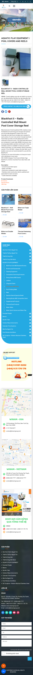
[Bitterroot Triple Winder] (25, 199)
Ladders (8, 280)
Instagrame (6, 612)
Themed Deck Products (12, 304)
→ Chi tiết (4, 215)
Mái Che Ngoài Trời (8, 329)
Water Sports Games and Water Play (16, 310)
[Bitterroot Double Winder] (8, 223)
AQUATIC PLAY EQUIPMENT (10, 262)
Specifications (5, 182)
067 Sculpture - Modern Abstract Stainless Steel (14, 336)
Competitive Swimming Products (15, 274)
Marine (5, 316)
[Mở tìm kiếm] (9, 6)
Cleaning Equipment (11, 271)
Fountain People (7, 313)
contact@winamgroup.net (13, 431)
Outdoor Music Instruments (10, 323)
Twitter (10, 612)
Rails (7, 292)
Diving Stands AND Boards (13, 277)
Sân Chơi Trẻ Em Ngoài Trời (10, 250)
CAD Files (4, 184)
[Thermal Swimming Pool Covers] (25, 223)
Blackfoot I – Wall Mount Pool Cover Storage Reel (7, 210)
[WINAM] (3, 6)
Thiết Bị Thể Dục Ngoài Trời (10, 253)
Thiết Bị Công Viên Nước (9, 259)
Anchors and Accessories (13, 268)
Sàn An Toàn (6, 319)
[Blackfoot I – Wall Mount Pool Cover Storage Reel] (8, 199)
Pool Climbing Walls (11, 289)
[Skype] (11, 359)
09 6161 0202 (8, 1)
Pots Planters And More (9, 332)
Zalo (3, 671)
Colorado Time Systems (9, 326)
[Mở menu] (14, 6)
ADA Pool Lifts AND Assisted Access (16, 265)
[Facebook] (2, 612)
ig (22, 1)
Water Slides (9, 307)
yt (25, 1)
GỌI (3, 665)
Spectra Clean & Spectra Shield (14, 295)
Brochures (4, 181)
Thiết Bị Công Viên (8, 256)
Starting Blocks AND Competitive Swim (17, 298)
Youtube (14, 612)
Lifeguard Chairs (10, 283)
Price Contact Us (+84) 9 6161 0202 (15, 106)
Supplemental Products (12, 301)
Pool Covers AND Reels (12, 286)
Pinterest (18, 612)
